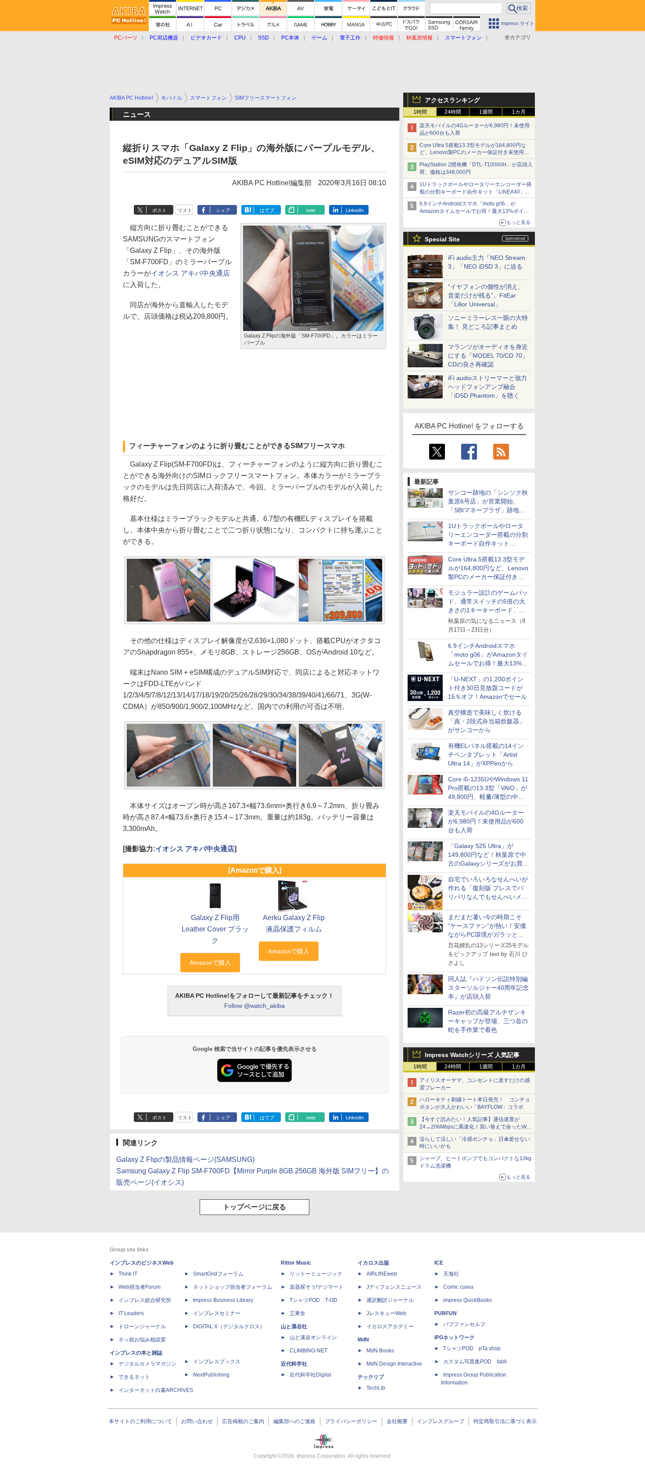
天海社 (451, 1274)
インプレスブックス (216, 1362)
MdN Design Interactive (394, 1364)
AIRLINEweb (381, 1274)
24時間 (452, 112)
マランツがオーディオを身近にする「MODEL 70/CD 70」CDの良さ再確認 (488, 355)
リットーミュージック (316, 1274)
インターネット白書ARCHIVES (155, 1390)
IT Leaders (131, 1313)
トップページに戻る (254, 1207)
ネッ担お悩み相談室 (142, 1340)
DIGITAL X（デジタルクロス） (229, 1326)
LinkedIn (355, 210)
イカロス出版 (373, 1263)
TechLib (375, 1388)
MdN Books (380, 1351)
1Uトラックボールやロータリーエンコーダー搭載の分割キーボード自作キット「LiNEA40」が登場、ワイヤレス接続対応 (475, 191)
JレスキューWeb (386, 1313)
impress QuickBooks (467, 1300)
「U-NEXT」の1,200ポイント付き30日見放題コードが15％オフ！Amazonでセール (487, 688)
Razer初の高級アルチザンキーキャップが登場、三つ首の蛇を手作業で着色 (488, 1021)
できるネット (134, 1377)
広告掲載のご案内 (243, 1421)
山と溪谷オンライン (313, 1337)
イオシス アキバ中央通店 (190, 273)
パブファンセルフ (464, 1324)
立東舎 (297, 1313)
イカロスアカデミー (390, 1326)
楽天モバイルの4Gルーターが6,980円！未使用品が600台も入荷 (486, 821)
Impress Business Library (223, 1300)
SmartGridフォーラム (218, 1274)
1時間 (420, 112)
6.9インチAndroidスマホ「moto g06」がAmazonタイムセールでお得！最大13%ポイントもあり (474, 211)
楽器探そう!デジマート (317, 1287)
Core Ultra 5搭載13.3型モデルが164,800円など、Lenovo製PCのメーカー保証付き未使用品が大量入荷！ (474, 152)
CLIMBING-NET (308, 1351)
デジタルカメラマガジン (147, 1364)
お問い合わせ (197, 1421)
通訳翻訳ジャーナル (390, 1300)
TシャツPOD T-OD (313, 1300)
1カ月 (519, 112)
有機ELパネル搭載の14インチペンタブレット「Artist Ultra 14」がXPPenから (486, 754)
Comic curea (458, 1287)
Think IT (127, 1274)
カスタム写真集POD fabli (475, 1362)
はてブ (267, 210)
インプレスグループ (440, 1421)
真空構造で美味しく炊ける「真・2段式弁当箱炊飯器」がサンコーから (486, 721)
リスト (185, 210)
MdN (363, 1340)
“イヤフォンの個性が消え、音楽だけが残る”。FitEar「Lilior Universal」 (486, 295)
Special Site (442, 239)
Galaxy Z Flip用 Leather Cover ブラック (215, 929)
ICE (438, 1263)
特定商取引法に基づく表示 (505, 1421)
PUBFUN (445, 1313)
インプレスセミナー (216, 1313)
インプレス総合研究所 (144, 1300)
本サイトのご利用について (140, 1421)
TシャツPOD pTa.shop (472, 1348)
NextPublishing (211, 1375)
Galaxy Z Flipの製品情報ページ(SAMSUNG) (185, 1159)
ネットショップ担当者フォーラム (232, 1287)
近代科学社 (294, 1364)
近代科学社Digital (310, 1375)
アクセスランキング (452, 100)
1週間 (486, 112)
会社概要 (397, 1421)
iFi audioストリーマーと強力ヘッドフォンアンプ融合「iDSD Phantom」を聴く (487, 386)
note (310, 210)
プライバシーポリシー (351, 1421)
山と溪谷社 (294, 1326)
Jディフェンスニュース (394, 1287)
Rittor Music (296, 1263)
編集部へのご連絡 (294, 1421)
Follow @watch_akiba (254, 1005)
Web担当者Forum (139, 1287)
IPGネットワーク (454, 1337)
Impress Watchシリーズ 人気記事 (472, 1054)
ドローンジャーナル (142, 1326)
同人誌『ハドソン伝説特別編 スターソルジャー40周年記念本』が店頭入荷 (488, 987)
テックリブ (371, 1377)
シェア (223, 210)
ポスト (159, 210)
